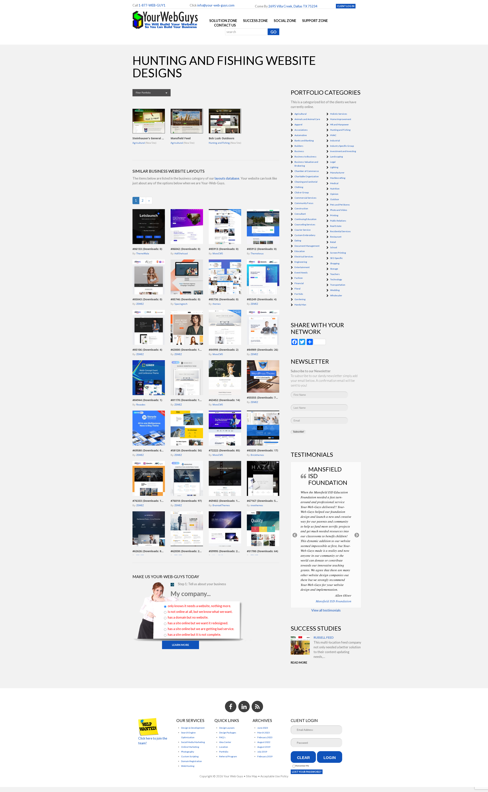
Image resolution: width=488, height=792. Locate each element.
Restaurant (335, 236)
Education (300, 251)
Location (223, 726)
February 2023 (264, 717)
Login (329, 737)
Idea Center (225, 721)
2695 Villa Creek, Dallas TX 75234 (292, 6)
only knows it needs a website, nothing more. (199, 606)
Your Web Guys (233, 756)
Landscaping (336, 156)
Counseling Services (305, 224)
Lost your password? (306, 751)
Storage (334, 268)
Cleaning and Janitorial (306, 181)
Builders (299, 145)
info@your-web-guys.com (215, 5)
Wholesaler (336, 295)
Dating (298, 240)
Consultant (300, 213)
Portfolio (223, 731)
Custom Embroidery (305, 235)
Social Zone (285, 21)
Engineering (301, 261)
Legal (333, 161)
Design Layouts (227, 707)
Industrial (335, 140)
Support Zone (315, 21)
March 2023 (263, 712)
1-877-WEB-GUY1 (152, 5)
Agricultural (138, 142)
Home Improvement (340, 119)
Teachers (335, 274)
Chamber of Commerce (307, 171)
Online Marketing (190, 726)
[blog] (257, 686)
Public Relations (338, 220)
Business (299, 151)
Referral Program (228, 736)
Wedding (335, 290)
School (333, 247)
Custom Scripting (189, 736)
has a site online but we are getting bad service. (201, 629)
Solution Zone (223, 21)
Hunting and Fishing (219, 142)
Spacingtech (180, 303)
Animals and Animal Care (307, 119)
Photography (187, 731)
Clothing (299, 187)
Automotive (301, 135)
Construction (301, 208)
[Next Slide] (357, 521)
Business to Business (305, 156)
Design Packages (227, 712)
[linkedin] (244, 686)
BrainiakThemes (221, 505)
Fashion (299, 277)
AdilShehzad (181, 253)
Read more (299, 635)
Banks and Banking (304, 140)
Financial (299, 283)
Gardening (300, 299)
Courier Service (303, 229)
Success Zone (255, 21)
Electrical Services (304, 256)
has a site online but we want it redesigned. (198, 623)
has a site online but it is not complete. (194, 634)
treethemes (257, 505)
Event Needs (301, 272)
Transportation (337, 284)
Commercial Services (305, 197)
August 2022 (263, 721)
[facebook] (230, 686)
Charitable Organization (307, 176)
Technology (336, 279)
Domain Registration (191, 741)
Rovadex (140, 404)
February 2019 (264, 736)
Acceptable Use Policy (274, 756)
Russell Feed (324, 610)
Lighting (334, 167)
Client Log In (345, 6)
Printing (334, 215)
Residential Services (340, 231)
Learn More (180, 644)
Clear (303, 737)
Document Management (307, 245)
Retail (333, 242)
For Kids (299, 293)
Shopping (334, 263)
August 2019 (263, 726)
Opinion (334, 194)
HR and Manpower (339, 124)
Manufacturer (337, 172)
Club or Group (302, 192)
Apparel (298, 124)
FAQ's (222, 717)
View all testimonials (326, 583)
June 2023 (262, 707)
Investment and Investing (343, 151)
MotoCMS (218, 253)
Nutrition (335, 188)
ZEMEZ (140, 303)
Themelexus (257, 253)
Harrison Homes (340, 574)
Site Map (251, 756)
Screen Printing (338, 252)
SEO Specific (336, 258)
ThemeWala (142, 253)
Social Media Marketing (193, 721)
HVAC (333, 135)
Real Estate (335, 226)
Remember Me (302, 745)
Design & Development (193, 707)
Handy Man (300, 304)
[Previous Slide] (295, 521)
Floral (297, 288)
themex (217, 303)
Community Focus (304, 203)
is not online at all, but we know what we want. (200, 612)
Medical (334, 183)
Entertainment (302, 267)
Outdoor (334, 199)
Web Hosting (187, 745)
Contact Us (225, 25)
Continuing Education (305, 219)
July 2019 (262, 731)
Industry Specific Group (342, 145)
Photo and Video (338, 210)
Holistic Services (338, 113)
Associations (301, 129)
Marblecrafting (337, 177)
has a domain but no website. (188, 617)
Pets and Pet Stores (340, 204)
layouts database (227, 178)
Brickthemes (257, 455)
